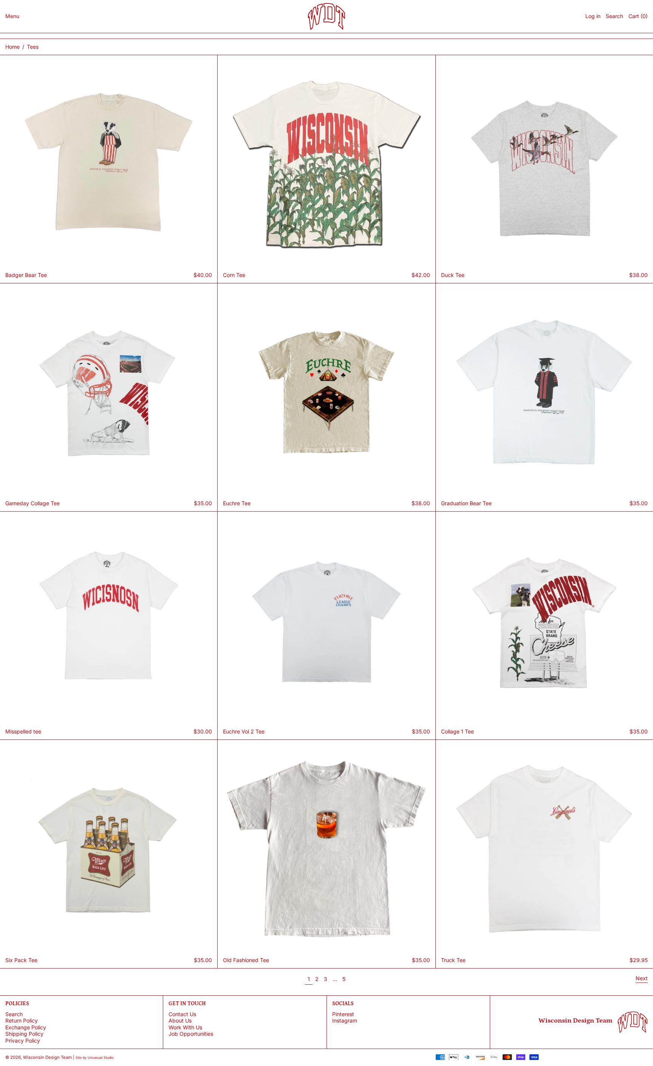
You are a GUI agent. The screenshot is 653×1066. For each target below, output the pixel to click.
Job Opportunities (191, 1033)
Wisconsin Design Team (47, 1057)
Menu (12, 16)
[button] (614, 16)
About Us (180, 1020)
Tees (33, 46)
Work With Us (185, 1027)
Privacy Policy (22, 1040)
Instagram (344, 1020)
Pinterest (343, 1014)
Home (12, 46)
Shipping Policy (24, 1033)
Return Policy (21, 1020)
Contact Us (182, 1014)
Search (14, 1014)
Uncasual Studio (100, 1057)
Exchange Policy (25, 1027)
